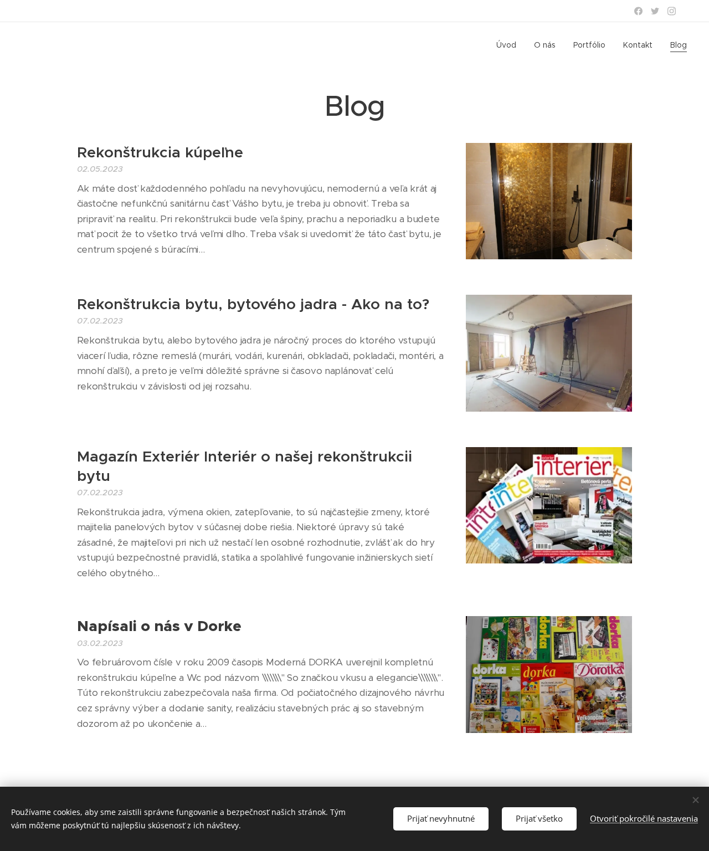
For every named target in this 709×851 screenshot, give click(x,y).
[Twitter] (655, 11)
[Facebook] (638, 11)
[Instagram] (672, 11)
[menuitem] (509, 45)
